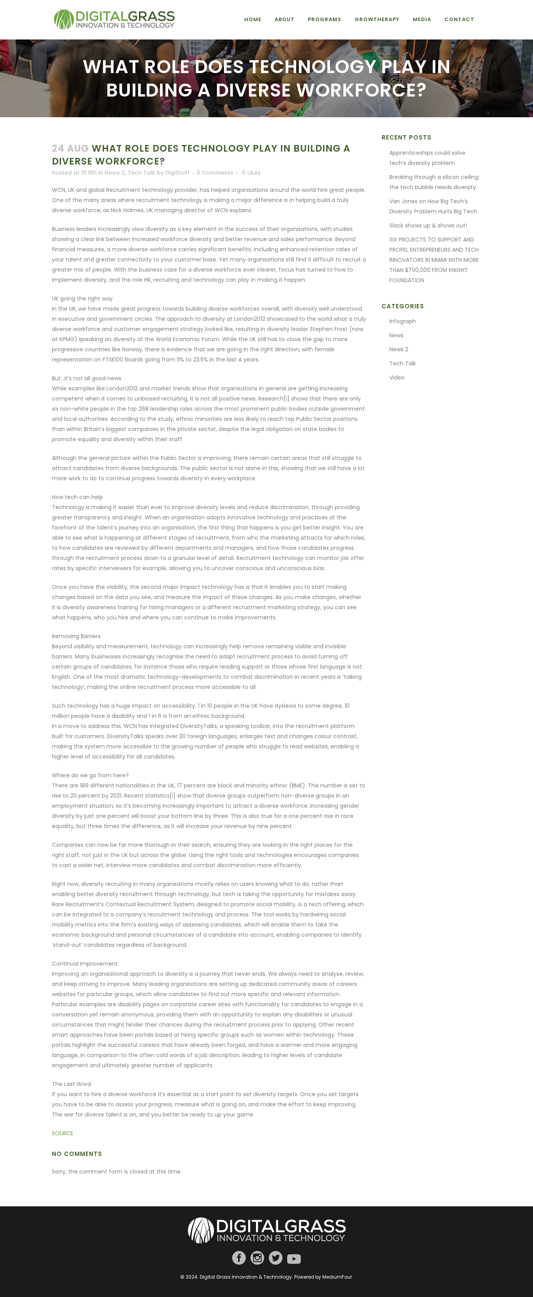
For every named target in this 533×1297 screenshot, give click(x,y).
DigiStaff (177, 173)
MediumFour (337, 1277)
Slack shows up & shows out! (428, 225)
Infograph (402, 321)
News (396, 335)
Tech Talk (141, 173)
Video (397, 377)
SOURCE (62, 1133)
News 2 (115, 173)
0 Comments (215, 173)
